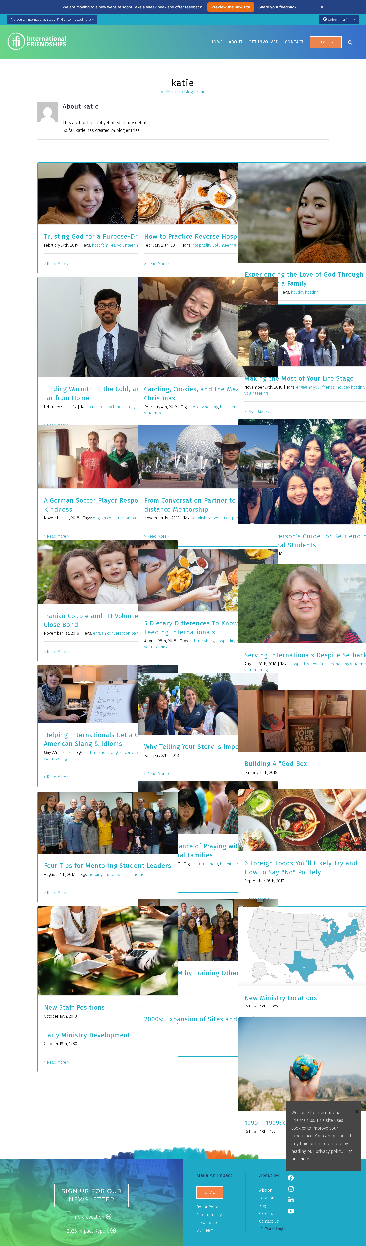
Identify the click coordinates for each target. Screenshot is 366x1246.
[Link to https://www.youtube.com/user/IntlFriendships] (291, 1211)
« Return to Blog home (183, 92)
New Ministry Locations (280, 998)
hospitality (201, 245)
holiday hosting (304, 292)
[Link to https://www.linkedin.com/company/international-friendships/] (291, 1200)
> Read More (55, 263)
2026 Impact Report (88, 1231)
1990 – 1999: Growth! (275, 1123)
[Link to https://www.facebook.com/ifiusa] (291, 1178)
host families (103, 245)
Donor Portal (208, 1207)
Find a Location (89, 1217)
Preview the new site (230, 7)
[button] (350, 42)
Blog (263, 1205)
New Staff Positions (74, 1007)
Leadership (206, 1222)
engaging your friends (315, 387)
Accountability (209, 1214)
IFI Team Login (272, 1229)
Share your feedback (277, 7)
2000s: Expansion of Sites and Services (204, 1019)
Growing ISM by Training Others (193, 973)
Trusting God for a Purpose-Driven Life (104, 236)
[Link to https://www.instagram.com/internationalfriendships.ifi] (291, 1189)
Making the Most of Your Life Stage (299, 378)
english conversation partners (120, 518)
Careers (266, 1213)
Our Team (205, 1230)
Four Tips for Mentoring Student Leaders (107, 866)
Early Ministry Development (87, 1035)
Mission (265, 1190)
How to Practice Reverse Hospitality (200, 236)
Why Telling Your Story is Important (199, 747)
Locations (267, 1198)
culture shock (102, 406)
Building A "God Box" (277, 764)
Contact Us (269, 1221)
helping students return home (116, 874)
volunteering (128, 245)
